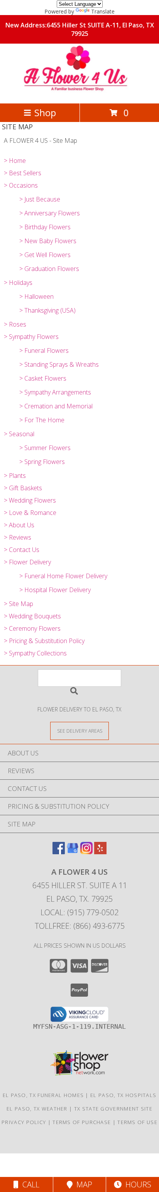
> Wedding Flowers (30, 500)
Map (82, 1184)
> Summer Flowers (45, 448)
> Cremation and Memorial (56, 406)
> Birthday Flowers (45, 227)
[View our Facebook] (58, 851)
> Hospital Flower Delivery (55, 590)
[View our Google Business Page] (72, 851)
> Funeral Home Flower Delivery (63, 576)
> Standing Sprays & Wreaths (59, 364)
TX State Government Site (113, 1108)
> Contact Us (21, 549)
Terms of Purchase (81, 1122)
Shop (45, 112)
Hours (136, 1184)
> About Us (19, 525)
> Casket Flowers (42, 378)
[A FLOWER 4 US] (79, 92)
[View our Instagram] (86, 851)
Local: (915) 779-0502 (79, 912)
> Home (15, 160)
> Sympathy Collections (35, 653)
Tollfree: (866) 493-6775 (80, 926)
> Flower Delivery (27, 562)
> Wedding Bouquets (32, 616)
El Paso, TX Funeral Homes (43, 1095)
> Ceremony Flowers (32, 628)
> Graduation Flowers (49, 268)
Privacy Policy (24, 1122)
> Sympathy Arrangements (55, 392)
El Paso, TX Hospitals (123, 1095)
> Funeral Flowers (44, 350)
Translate (103, 11)
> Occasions (21, 185)
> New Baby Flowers (47, 241)
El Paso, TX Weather (37, 1108)
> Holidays (18, 282)
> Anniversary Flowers (49, 213)
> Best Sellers (22, 173)
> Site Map (18, 603)
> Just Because (39, 199)
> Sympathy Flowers (31, 336)
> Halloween (36, 296)
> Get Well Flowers (45, 255)
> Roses (15, 324)
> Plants (15, 475)
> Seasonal (19, 434)
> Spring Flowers (42, 461)
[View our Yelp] (100, 851)
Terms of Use (137, 1122)
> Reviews (17, 537)
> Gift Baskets (23, 488)
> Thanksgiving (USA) (47, 310)
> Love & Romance (30, 512)
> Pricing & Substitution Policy (44, 641)
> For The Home (41, 420)
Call (29, 1184)
